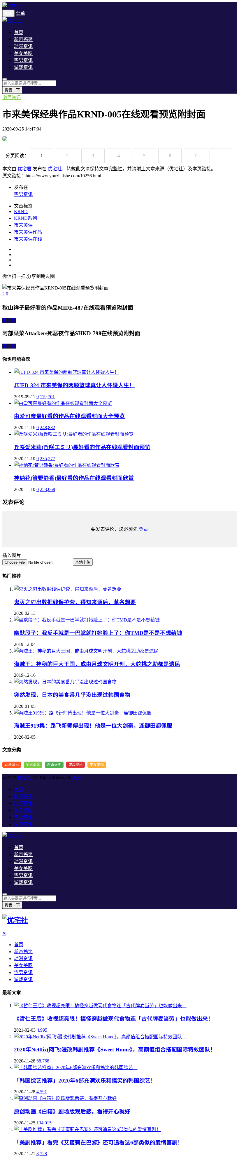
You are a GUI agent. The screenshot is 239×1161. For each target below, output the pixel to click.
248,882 (47, 427)
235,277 (47, 458)
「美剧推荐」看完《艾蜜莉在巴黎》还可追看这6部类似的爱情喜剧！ (98, 1142)
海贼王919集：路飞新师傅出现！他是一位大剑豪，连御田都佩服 (93, 726)
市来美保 (23, 225)
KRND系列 (25, 218)
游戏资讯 (23, 67)
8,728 (41, 1153)
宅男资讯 (23, 60)
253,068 (47, 489)
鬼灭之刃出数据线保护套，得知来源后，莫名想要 (75, 602)
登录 (143, 529)
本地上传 (82, 562)
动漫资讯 (23, 46)
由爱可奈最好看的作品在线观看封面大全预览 (69, 416)
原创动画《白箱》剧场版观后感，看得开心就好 (72, 1111)
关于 (77, 777)
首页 (18, 32)
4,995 (42, 1030)
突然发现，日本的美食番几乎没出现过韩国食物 (72, 695)
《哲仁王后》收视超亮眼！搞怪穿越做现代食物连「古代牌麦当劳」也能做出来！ (113, 1019)
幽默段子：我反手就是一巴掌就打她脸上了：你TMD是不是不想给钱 (98, 633)
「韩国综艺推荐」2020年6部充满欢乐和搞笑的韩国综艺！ (85, 1081)
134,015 (44, 1122)
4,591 (41, 1091)
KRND (21, 211)
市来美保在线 (28, 239)
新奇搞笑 (23, 39)
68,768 (42, 1060)
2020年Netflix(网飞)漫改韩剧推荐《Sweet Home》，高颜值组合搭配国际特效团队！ (115, 1049)
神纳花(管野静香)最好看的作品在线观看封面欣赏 (74, 478)
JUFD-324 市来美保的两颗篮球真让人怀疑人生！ (74, 385)
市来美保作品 (28, 232)
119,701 (47, 396)
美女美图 (23, 53)
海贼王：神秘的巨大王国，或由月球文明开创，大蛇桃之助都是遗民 (97, 664)
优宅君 (24, 168)
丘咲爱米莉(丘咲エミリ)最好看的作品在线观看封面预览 (82, 447)
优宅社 (55, 168)
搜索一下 (12, 90)
